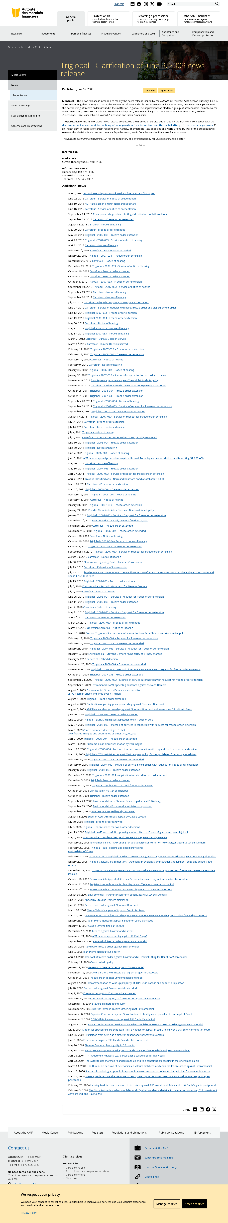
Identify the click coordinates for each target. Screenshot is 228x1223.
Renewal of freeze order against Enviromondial (120, 941)
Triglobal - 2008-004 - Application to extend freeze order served (129, 775)
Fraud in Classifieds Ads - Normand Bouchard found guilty (121, 510)
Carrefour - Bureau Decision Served (105, 338)
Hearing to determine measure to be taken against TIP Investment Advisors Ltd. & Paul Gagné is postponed (153, 1085)
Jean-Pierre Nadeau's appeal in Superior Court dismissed (120, 920)
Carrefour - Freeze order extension (104, 421)
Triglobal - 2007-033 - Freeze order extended (115, 546)
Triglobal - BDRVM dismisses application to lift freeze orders (118, 719)
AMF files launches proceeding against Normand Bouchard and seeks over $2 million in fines (139, 709)
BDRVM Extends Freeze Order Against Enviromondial (123, 1008)
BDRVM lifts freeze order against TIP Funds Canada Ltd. (123, 1019)
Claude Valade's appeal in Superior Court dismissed (116, 910)
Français (119, 4)
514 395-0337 (23, 1161)
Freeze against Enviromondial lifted (112, 931)
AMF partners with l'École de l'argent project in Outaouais (125, 972)
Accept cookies (194, 1204)
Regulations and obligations (129, 1132)
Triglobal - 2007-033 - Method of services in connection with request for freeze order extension (140, 724)
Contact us (19, 1148)
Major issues (20, 95)
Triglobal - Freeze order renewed (103, 821)
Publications (75, 1132)
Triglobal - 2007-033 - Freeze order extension (111, 234)
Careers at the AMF (156, 1148)
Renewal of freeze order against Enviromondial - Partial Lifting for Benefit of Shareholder (136, 957)
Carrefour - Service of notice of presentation (110, 198)
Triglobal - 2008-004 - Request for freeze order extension (124, 638)
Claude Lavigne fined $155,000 (106, 925)
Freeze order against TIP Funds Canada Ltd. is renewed (115, 1040)
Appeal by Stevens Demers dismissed (107, 899)
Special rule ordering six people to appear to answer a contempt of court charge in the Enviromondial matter (147, 1071)
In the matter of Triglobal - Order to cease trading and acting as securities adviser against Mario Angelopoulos (152, 856)
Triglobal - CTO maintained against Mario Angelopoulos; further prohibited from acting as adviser (140, 754)
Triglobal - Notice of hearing (98, 432)
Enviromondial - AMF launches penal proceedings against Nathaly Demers (125, 837)
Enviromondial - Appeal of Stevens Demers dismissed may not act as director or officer (140, 879)
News (49, 47)
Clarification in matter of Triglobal (109, 790)
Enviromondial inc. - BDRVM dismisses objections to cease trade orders (131, 889)
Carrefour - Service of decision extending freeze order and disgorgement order (130, 307)
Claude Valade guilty (101, 962)
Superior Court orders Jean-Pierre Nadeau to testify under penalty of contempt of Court (141, 1014)
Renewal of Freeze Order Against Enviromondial (116, 967)
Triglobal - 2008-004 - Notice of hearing (111, 369)
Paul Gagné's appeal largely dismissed (113, 811)
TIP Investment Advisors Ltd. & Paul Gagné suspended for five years (125, 1055)
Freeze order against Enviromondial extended (116, 977)
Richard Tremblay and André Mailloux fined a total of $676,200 (119, 193)
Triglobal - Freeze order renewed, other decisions (111, 827)
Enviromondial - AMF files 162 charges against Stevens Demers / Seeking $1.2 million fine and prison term (146, 915)
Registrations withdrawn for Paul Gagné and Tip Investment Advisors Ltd (132, 884)
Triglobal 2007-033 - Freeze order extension (111, 312)
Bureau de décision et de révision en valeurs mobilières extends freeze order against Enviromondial (145, 1024)
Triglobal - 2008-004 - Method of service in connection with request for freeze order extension (145, 669)
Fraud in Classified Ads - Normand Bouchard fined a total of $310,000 (125, 479)
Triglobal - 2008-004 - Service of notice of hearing (118, 541)
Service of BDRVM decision (102, 659)
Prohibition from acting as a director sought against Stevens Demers (124, 1034)
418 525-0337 (24, 1157)
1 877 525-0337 (24, 1165)
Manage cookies (166, 1204)
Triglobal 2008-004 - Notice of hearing (107, 328)
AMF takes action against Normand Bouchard (110, 203)
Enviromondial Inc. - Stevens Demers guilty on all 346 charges (128, 801)
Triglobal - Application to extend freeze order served (122, 785)
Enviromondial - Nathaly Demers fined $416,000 (120, 520)
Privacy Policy (29, 1212)
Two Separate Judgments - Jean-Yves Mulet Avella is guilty (124, 380)
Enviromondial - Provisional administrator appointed (122, 806)
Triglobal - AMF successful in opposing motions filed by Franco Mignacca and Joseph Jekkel (136, 832)
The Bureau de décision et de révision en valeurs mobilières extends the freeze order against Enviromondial (149, 1066)
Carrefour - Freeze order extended (113, 219)
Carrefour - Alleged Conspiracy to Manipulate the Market (116, 302)
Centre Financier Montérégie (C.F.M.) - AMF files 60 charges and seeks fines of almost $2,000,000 (102, 731)
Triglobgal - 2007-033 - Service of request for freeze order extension (128, 648)
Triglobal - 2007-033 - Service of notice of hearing (113, 240)
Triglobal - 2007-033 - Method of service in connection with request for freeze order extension (148, 679)
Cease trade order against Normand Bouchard (111, 905)
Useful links (152, 1176)
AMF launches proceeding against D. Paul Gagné (119, 936)
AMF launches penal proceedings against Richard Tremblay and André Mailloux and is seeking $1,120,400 (143, 458)
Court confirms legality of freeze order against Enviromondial (125, 998)
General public (16, 47)
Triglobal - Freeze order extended (106, 698)
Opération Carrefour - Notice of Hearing (110, 627)
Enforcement (202, 1132)
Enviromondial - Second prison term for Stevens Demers (114, 586)
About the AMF (23, 1132)
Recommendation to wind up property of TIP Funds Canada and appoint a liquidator (136, 982)
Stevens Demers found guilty (109, 1003)
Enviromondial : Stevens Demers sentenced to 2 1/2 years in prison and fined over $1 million (104, 691)
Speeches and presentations (26, 125)
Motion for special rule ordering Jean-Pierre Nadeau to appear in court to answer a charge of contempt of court (146, 1029)
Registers (97, 1132)
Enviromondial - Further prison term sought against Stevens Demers (127, 894)
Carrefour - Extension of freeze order (105, 567)
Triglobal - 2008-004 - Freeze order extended (119, 530)
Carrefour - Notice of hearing (104, 224)
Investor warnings (21, 105)
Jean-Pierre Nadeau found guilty (101, 951)
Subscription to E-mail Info (25, 115)
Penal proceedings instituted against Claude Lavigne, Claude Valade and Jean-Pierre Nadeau (137, 1050)
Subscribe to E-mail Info (159, 1157)
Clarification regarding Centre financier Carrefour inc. (114, 562)
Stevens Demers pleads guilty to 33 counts (110, 1045)
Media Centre (35, 47)
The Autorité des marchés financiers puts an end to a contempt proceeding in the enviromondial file (142, 1060)
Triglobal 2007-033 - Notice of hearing (107, 333)
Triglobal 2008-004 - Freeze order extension (111, 318)
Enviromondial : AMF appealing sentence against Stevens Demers (128, 685)
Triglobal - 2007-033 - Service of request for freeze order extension (127, 375)
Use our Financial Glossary (161, 1167)
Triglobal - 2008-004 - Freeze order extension (117, 354)
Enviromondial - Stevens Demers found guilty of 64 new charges (125, 653)
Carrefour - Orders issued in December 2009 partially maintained (128, 385)
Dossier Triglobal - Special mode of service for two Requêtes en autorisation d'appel (134, 633)
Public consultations (171, 1132)
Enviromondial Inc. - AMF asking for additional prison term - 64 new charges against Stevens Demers (148, 842)
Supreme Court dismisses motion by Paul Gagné (114, 743)
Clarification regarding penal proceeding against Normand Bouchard (125, 704)
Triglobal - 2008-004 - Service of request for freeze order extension (124, 596)
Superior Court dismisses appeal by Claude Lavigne (117, 816)
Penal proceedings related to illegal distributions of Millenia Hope (130, 214)
